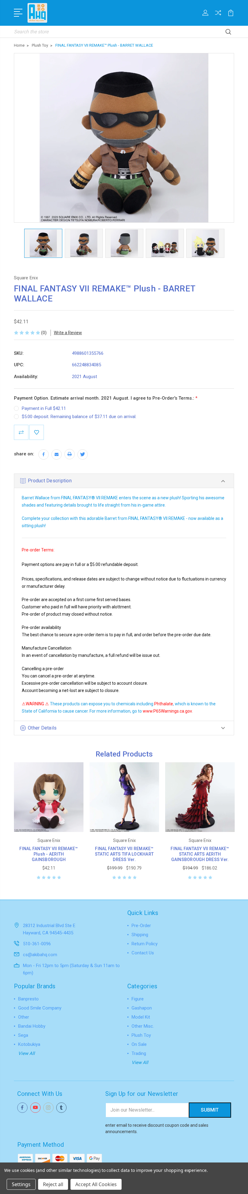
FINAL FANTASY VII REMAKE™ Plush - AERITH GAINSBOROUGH (48, 854)
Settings (21, 1184)
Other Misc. (143, 1026)
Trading (139, 1053)
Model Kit (141, 1017)
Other (23, 1017)
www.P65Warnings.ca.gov (167, 711)
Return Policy (145, 943)
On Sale (139, 1044)
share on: (24, 454)
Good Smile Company (39, 1008)
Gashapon (142, 1008)
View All (26, 1053)
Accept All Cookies (96, 1184)
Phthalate (163, 703)
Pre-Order (141, 925)
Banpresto (28, 999)
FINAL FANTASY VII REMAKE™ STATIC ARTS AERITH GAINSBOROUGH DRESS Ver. (200, 854)
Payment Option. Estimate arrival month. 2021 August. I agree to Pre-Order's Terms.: (105, 398)
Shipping (140, 934)
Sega (23, 1035)
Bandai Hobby (31, 1026)
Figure (138, 999)
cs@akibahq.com (40, 954)
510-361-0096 (37, 943)
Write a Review (68, 332)
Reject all (53, 1184)
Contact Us (143, 953)
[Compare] (218, 16)
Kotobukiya (29, 1044)
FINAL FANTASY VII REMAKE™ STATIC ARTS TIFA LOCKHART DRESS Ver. (124, 854)
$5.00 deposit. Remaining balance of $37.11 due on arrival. (79, 416)
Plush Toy (141, 1035)
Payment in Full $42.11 (44, 408)
